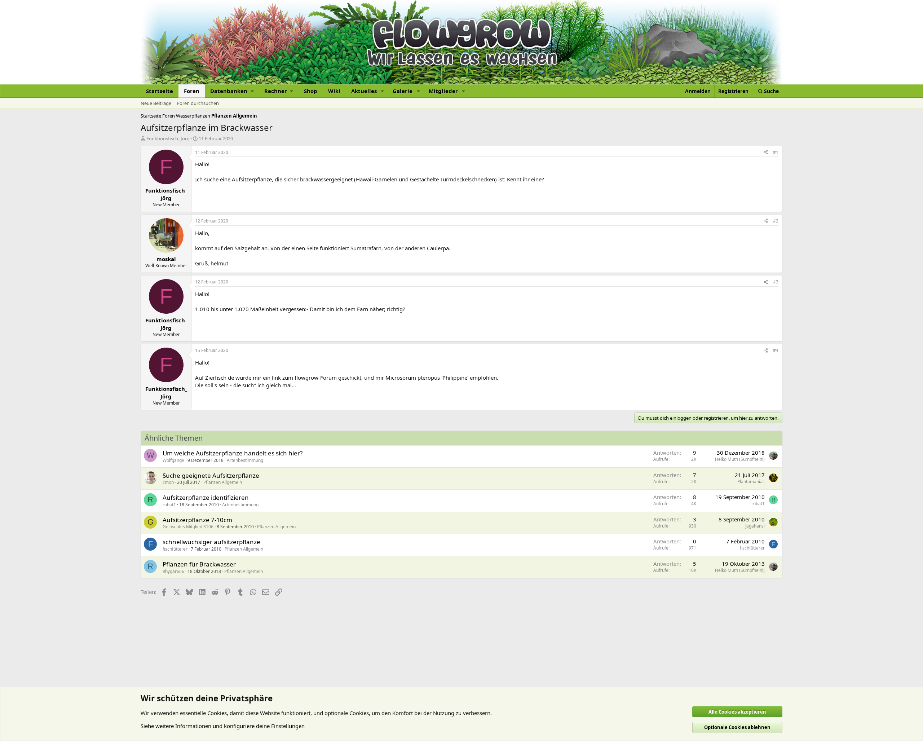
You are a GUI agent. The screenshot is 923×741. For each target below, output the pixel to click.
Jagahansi (755, 526)
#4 (775, 350)
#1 (775, 152)
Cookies (217, 712)
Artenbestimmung (245, 460)
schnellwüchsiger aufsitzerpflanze (211, 542)
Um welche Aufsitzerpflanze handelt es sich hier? (232, 453)
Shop (310, 90)
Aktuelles (364, 90)
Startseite (159, 90)
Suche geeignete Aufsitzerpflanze (211, 475)
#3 (775, 282)
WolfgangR (173, 460)
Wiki (334, 90)
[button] (232, 91)
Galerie (402, 90)
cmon (168, 482)
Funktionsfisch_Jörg (168, 138)
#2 (775, 221)
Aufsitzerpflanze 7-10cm (197, 520)
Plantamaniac (751, 481)
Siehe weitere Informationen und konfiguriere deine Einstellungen (223, 725)
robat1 (169, 505)
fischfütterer (175, 549)
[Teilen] (765, 153)
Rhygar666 (173, 571)
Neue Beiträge (156, 103)
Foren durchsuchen (198, 103)
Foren (191, 90)
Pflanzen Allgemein (222, 482)
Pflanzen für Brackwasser (199, 564)
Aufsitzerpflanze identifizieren (206, 497)
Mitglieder (443, 90)
